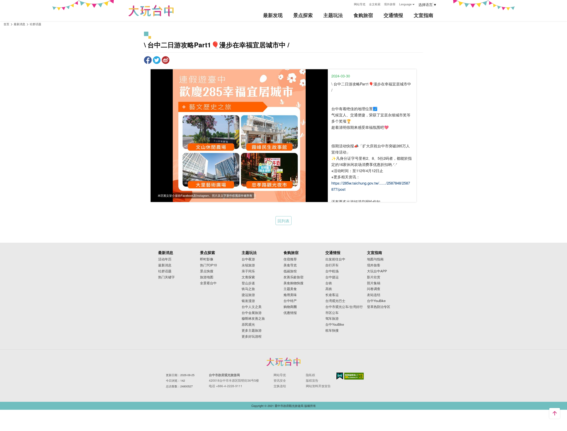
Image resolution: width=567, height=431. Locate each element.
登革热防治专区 (378, 307)
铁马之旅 (248, 289)
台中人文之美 (252, 307)
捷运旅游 (248, 295)
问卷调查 (373, 289)
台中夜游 (248, 259)
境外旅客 (390, 4)
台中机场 (332, 271)
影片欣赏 (373, 277)
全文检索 (375, 4)
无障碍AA (354, 376)
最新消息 (164, 265)
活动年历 (164, 259)
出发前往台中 (335, 259)
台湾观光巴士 (335, 301)
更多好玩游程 (252, 336)
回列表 (283, 220)
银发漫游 (248, 301)
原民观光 (248, 324)
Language (405, 4)
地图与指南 (375, 259)
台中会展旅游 (252, 313)
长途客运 (332, 295)
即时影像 (206, 259)
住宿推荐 (290, 259)
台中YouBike (334, 324)
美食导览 (290, 265)
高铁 (328, 289)
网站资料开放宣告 (318, 386)
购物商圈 (290, 307)
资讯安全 (280, 380)
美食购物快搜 (293, 283)
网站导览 (359, 4)
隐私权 (310, 375)
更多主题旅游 (252, 330)
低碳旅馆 (290, 271)
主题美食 (290, 289)
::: (349, 4)
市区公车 (332, 313)
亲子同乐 (248, 271)
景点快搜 (206, 271)
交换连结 (280, 386)
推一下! (157, 60)
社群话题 (35, 24)
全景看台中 (208, 283)
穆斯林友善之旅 (253, 318)
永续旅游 (248, 265)
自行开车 (332, 265)
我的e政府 (339, 376)
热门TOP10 (208, 265)
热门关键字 (166, 277)
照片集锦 (373, 283)
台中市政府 (283, 361)
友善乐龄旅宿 (293, 277)
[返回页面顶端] (554, 413)
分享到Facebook (148, 60)
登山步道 (248, 283)
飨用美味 (290, 295)
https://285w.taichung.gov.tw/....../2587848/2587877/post (370, 186)
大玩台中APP (377, 271)
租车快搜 (332, 330)
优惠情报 (290, 313)
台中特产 (290, 301)
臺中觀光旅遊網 (151, 11)
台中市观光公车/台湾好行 (344, 307)
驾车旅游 (332, 318)
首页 (6, 24)
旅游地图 (206, 277)
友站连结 (373, 295)
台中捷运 (332, 277)
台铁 (328, 283)
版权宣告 (312, 380)
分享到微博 (165, 60)
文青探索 (248, 277)
